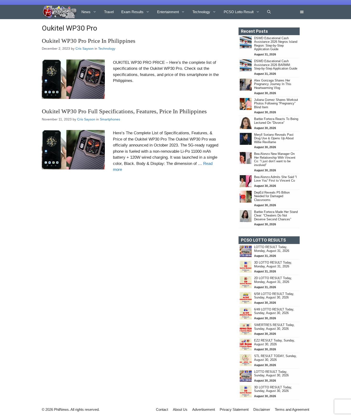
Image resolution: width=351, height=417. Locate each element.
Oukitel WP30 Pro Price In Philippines (88, 41)
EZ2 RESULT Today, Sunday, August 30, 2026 (274, 342)
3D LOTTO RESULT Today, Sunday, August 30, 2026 (273, 389)
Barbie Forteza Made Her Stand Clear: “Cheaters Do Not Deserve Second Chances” (276, 215)
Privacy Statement (234, 409)
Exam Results (132, 12)
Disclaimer (261, 409)
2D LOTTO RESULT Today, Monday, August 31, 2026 (273, 280)
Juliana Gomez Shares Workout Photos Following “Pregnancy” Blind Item (276, 103)
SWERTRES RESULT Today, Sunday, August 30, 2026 (274, 326)
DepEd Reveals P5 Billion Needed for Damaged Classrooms (272, 196)
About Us (180, 409)
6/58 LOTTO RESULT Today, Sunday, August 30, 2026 (274, 295)
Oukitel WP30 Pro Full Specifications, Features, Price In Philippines (124, 111)
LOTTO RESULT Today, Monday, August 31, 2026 (271, 249)
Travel (109, 12)
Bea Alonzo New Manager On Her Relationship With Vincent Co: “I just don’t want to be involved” (274, 159)
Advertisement (203, 409)
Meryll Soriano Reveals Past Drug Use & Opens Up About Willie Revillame (274, 138)
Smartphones (110, 119)
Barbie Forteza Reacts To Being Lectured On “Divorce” (276, 121)
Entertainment (168, 12)
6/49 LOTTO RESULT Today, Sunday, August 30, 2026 (274, 311)
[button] (269, 12)
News (85, 12)
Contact (162, 409)
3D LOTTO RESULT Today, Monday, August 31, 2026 (273, 264)
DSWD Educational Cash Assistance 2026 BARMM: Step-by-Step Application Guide (275, 64)
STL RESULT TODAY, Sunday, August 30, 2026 (275, 358)
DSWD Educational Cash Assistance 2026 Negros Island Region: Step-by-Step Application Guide (275, 43)
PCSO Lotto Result (239, 12)
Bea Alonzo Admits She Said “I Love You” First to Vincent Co (275, 179)
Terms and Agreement (292, 409)
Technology (201, 12)
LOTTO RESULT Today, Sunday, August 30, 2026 (271, 373)
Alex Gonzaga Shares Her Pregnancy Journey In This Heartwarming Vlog (272, 84)
